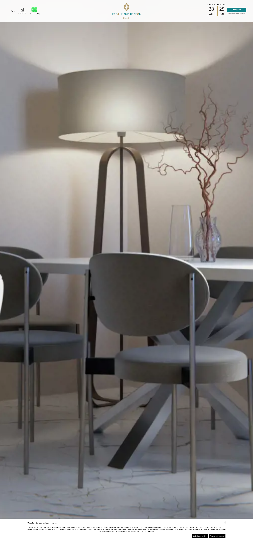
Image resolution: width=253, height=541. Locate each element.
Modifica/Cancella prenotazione (236, 13)
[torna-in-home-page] (126, 11)
